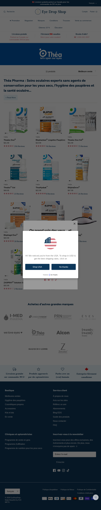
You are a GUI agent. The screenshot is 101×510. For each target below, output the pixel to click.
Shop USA (37, 267)
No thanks (63, 267)
